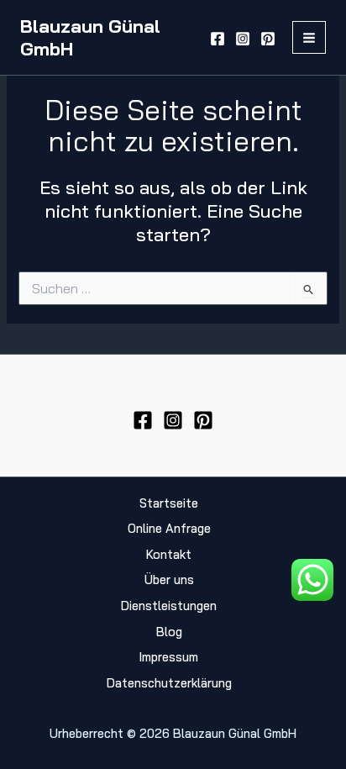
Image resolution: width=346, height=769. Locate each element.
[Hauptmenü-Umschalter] (309, 38)
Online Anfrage (169, 528)
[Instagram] (242, 38)
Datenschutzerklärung (169, 683)
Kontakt (168, 554)
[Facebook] (217, 38)
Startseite (168, 503)
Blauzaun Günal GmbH (90, 36)
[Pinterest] (267, 38)
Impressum (168, 657)
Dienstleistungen (169, 606)
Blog (169, 632)
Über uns (169, 579)
